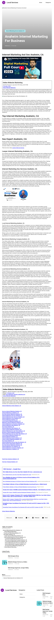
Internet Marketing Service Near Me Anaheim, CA (14, 442)
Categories (48, 2)
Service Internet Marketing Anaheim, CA (12, 411)
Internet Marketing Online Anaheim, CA (11, 405)
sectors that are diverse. (18, 147)
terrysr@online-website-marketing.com (15, 394)
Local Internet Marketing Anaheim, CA (11, 421)
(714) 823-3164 (7, 86)
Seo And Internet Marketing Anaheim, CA (12, 414)
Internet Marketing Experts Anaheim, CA (12, 438)
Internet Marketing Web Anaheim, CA (11, 425)
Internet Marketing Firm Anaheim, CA (11, 446)
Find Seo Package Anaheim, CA (9, 461)
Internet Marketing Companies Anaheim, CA (12, 447)
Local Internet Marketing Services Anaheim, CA (16, 541)
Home (40, 2)
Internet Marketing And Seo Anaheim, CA (12, 530)
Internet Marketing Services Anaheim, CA (12, 415)
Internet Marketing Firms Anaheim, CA (11, 418)
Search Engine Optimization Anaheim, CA (12, 443)
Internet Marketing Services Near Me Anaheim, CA (14, 433)
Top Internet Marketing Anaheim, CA (12, 533)
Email (46, 517)
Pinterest (37, 517)
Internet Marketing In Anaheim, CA (10, 412)
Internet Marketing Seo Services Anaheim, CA (13, 417)
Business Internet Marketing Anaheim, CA (12, 432)
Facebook (20, 517)
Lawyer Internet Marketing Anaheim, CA (11, 429)
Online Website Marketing (9, 87)
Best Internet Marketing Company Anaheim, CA (16, 540)
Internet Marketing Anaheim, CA (10, 419)
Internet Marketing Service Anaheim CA (15, 30)
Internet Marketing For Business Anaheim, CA (13, 424)
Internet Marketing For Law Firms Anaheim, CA (13, 431)
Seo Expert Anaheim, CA (8, 426)
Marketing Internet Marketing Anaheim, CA (12, 422)
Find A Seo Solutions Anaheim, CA (10, 459)
